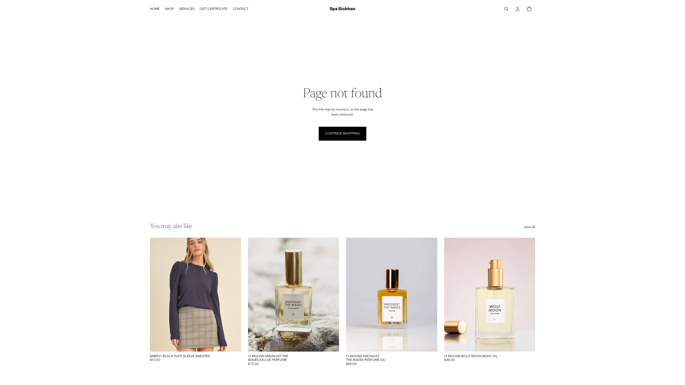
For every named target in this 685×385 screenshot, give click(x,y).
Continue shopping (342, 133)
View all (529, 227)
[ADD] (331, 343)
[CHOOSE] (233, 343)
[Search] (506, 9)
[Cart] (529, 9)
